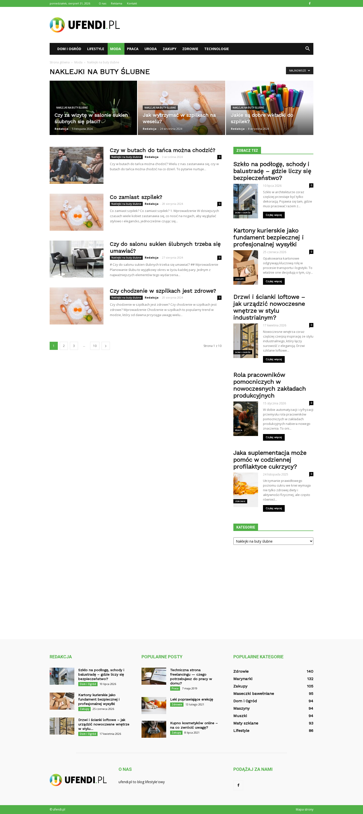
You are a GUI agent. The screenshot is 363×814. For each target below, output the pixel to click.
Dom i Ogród (69, 48)
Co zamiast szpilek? (136, 197)
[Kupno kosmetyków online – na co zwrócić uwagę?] (153, 729)
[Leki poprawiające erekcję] (153, 705)
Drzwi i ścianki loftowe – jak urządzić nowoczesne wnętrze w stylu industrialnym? (269, 307)
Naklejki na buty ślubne (72, 107)
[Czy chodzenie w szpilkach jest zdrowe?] (76, 305)
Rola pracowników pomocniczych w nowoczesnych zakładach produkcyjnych (269, 385)
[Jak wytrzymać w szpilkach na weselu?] (181, 108)
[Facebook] (309, 3)
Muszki (240, 715)
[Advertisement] (223, 25)
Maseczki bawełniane (253, 693)
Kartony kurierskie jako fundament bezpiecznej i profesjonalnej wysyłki (268, 237)
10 (95, 346)
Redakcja (61, 129)
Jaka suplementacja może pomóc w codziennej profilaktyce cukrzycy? (269, 459)
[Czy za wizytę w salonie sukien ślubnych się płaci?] (93, 108)
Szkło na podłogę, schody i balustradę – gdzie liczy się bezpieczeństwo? (272, 171)
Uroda (150, 48)
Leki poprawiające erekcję (191, 699)
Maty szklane (245, 723)
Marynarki (242, 678)
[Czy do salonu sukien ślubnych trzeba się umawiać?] (76, 259)
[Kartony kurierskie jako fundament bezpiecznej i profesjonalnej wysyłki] (62, 701)
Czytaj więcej (274, 215)
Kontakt (132, 3)
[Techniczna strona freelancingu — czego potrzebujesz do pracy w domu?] (153, 676)
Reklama (116, 3)
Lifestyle (95, 48)
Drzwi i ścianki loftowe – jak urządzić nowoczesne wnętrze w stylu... (103, 724)
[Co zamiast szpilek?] (76, 212)
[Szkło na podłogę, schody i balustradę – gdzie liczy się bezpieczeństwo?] (62, 676)
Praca (133, 48)
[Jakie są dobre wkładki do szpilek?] (269, 108)
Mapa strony (304, 809)
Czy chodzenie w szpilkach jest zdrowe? (163, 291)
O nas (102, 3)
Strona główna (60, 62)
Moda (115, 48)
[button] (307, 49)
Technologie (216, 48)
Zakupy (169, 48)
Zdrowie (190, 48)
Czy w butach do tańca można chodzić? (162, 150)
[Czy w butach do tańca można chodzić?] (76, 165)
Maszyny (241, 708)
